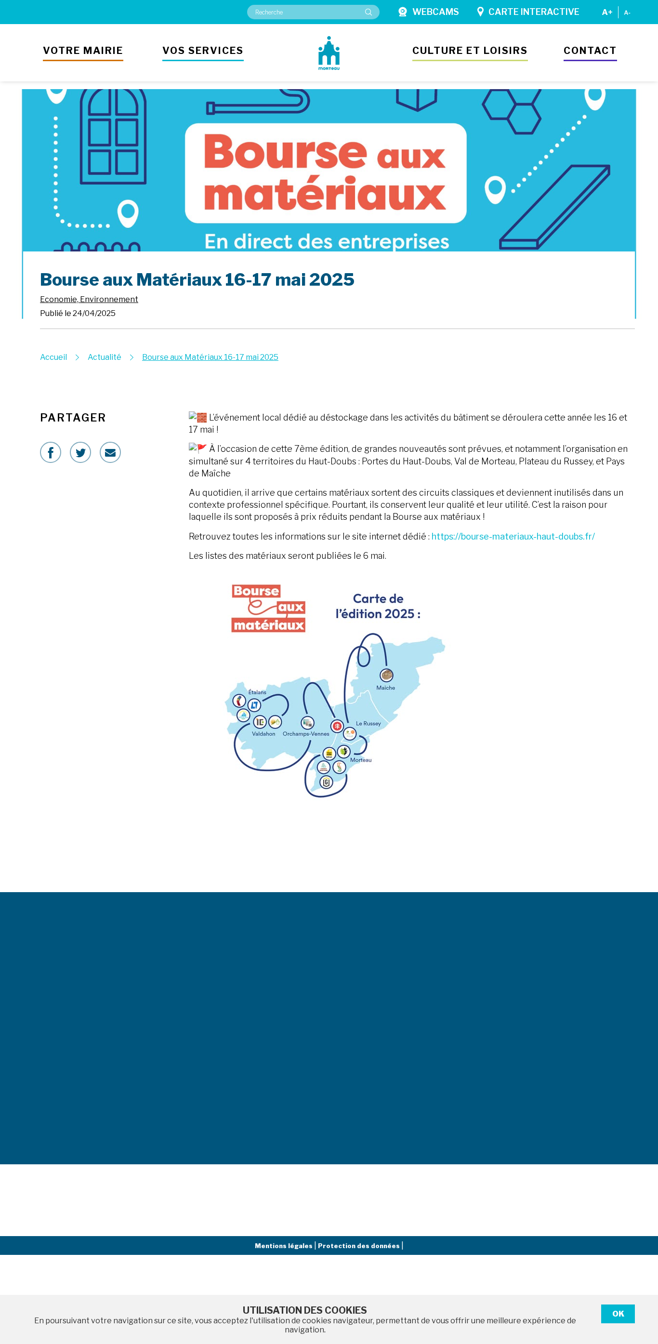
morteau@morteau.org (75, 1005)
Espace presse (442, 995)
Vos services (203, 50)
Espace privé (571, 995)
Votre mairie (83, 50)
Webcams (435, 12)
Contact (590, 50)
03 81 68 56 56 (45, 984)
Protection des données (359, 1246)
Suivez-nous (553, 856)
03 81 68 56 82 (186, 1066)
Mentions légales (284, 1246)
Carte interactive (533, 12)
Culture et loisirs (470, 50)
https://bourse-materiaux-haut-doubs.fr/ (513, 536)
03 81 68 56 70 (185, 1110)
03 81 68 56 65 (185, 1013)
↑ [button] (640, 1287)
